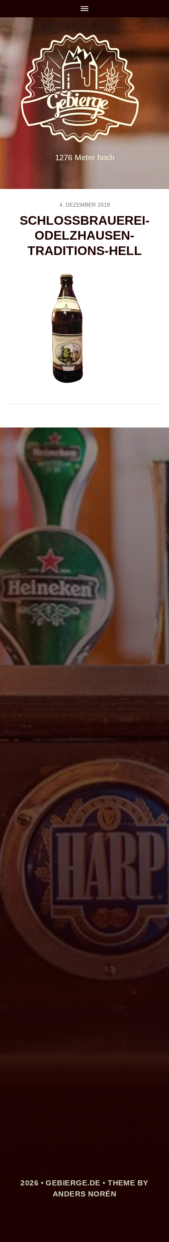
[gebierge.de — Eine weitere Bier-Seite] (85, 87)
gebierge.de (73, 1183)
